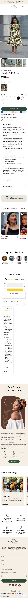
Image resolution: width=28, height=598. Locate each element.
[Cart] (25, 6)
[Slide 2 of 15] (11, 63)
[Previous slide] (1, 2)
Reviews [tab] (5, 301)
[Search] (4, 6)
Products (8, 12)
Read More (14, 461)
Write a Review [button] (15, 293)
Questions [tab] (13, 301)
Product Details (7, 124)
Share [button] (6, 367)
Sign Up (14, 580)
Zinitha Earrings (4, 236)
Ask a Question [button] (15, 297)
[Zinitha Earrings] (10, 223)
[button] (5, 371)
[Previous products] (2, 226)
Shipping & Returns (8, 180)
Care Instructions (7, 186)
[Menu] (2, 6)
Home (2, 12)
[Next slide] (26, 2)
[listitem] (4, 87)
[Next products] (25, 226)
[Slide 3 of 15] (19, 63)
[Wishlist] (23, 6)
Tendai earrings (23, 236)
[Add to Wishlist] (3, 214)
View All (23, 208)
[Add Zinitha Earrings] (17, 237)
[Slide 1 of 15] (4, 63)
